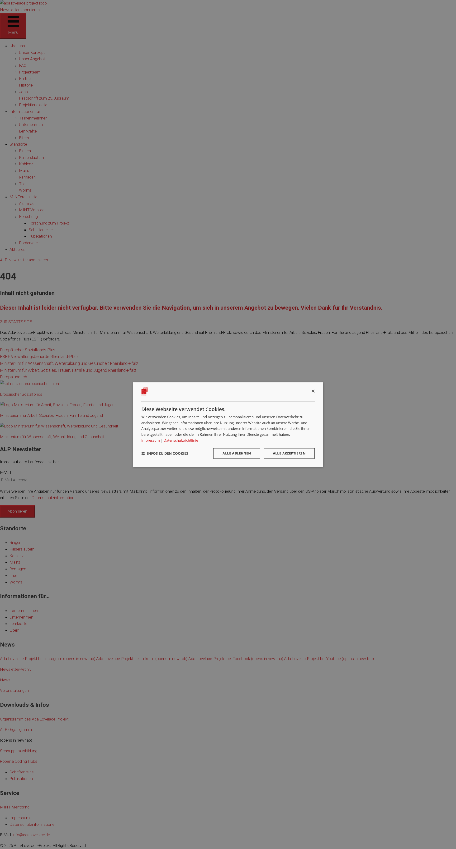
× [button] (313, 391)
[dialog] (228, 424)
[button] (164, 453)
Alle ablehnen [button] (237, 453)
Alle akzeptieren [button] (289, 453)
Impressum (150, 440)
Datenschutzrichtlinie (181, 440)
